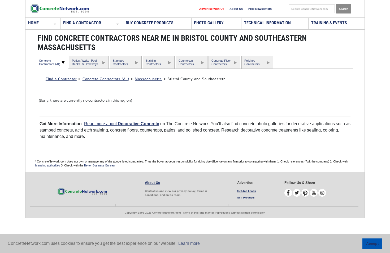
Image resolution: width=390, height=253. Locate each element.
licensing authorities (47, 165)
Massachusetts (148, 79)
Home (33, 22)
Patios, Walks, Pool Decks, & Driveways (85, 62)
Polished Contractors (252, 62)
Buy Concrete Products (150, 22)
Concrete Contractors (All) (49, 62)
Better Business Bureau (99, 165)
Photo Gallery (209, 22)
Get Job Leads (246, 190)
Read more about (121, 123)
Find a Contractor (82, 22)
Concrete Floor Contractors (221, 62)
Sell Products (246, 197)
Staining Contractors (153, 62)
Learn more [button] (189, 243)
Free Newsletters (260, 8)
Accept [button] (372, 243)
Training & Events (329, 22)
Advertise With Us (211, 8)
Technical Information (267, 22)
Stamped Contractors (120, 62)
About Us (236, 8)
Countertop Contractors (186, 62)
